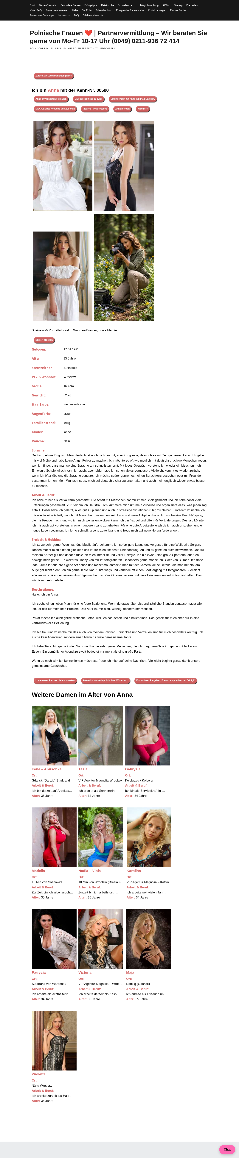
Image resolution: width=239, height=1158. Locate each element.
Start (32, 5)
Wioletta (39, 1074)
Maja (130, 972)
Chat (227, 1149)
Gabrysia (133, 769)
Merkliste (143, 108)
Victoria (84, 972)
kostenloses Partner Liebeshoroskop (55, 680)
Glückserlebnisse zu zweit (88, 99)
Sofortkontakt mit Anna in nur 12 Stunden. (133, 99)
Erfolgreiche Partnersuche (130, 10)
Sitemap (177, 5)
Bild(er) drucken (44, 340)
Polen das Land (103, 10)
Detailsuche (107, 5)
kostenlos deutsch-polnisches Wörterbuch (105, 680)
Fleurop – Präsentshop (95, 108)
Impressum (64, 15)
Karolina (134, 871)
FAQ (76, 15)
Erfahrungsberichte (93, 15)
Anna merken (122, 108)
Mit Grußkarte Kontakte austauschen (55, 108)
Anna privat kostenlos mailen (50, 99)
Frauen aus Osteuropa (42, 15)
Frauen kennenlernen (57, 10)
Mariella (38, 871)
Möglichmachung (149, 5)
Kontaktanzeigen (157, 10)
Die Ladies (192, 5)
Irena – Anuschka (47, 769)
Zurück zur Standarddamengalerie (53, 75)
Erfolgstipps (90, 5)
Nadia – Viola (89, 871)
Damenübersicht (48, 5)
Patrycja (39, 972)
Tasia (83, 769)
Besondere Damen (70, 5)
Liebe (75, 10)
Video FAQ (36, 10)
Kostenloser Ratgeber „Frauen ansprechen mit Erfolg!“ (165, 680)
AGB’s (166, 5)
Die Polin (86, 10)
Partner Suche (178, 10)
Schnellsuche (125, 5)
